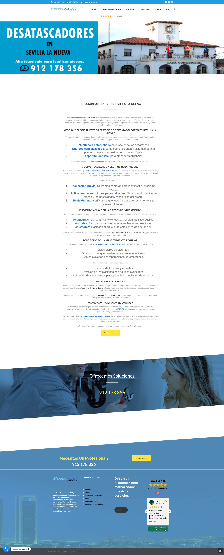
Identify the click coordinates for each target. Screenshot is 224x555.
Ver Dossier (121, 510)
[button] (169, 511)
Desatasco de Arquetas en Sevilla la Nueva (128, 233)
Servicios (130, 9)
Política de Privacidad (85, 551)
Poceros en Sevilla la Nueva (92, 288)
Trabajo (157, 9)
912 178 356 (73, 2)
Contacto (144, 9)
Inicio (94, 9)
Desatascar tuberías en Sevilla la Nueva (107, 295)
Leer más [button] (153, 522)
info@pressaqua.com (90, 2)
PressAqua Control (111, 9)
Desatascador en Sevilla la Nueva (103, 162)
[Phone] (6, 549)
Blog (167, 9)
